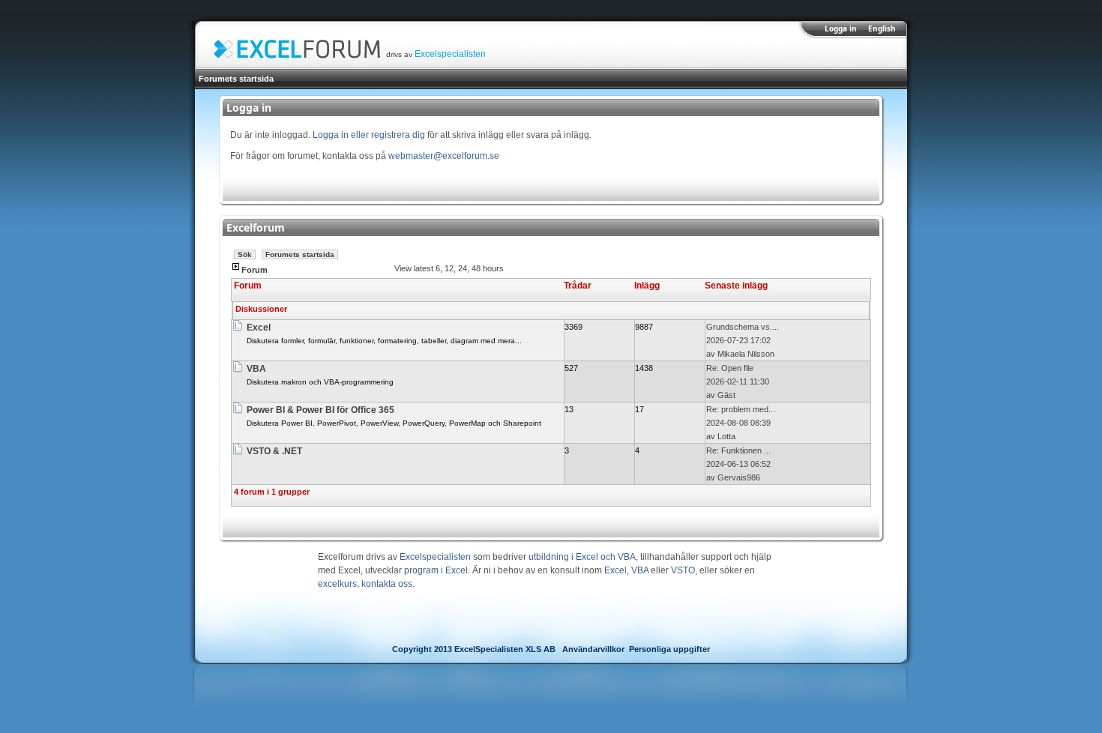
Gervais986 (738, 477)
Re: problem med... (740, 409)
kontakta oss (386, 584)
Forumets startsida (236, 78)
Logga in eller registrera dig (369, 135)
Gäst (726, 394)
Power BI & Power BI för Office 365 (320, 410)
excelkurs (337, 584)
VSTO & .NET (274, 451)
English (882, 28)
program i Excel (436, 570)
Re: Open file (729, 368)
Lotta (726, 436)
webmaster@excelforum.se (443, 156)
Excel (259, 327)
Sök (245, 254)
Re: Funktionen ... (738, 450)
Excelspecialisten (450, 54)
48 (476, 268)
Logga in (841, 28)
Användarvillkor (593, 649)
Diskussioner (261, 308)
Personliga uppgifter (669, 649)
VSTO (683, 570)
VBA (256, 369)
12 (449, 268)
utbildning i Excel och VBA (582, 557)
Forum (254, 269)
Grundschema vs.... (742, 326)
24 (462, 268)
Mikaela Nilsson (745, 353)
